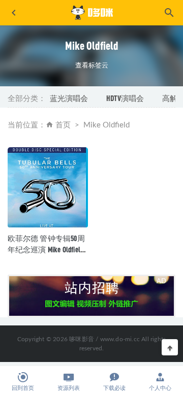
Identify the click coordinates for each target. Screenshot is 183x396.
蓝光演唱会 (69, 98)
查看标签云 (91, 65)
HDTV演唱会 (125, 98)
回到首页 (23, 388)
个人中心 (160, 388)
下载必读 (114, 388)
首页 (63, 125)
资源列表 (68, 388)
